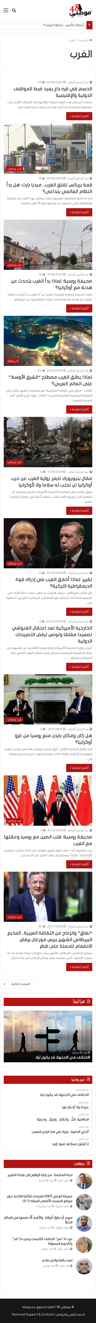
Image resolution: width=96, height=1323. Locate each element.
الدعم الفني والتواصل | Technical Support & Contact (48, 1314)
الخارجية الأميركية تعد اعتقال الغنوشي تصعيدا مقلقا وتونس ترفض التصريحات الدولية (52, 635)
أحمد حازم (63, 1249)
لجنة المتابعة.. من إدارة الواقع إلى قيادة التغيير (40, 1175)
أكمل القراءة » (79, 116)
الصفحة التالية (20, 984)
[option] (48, 1036)
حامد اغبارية (62, 1206)
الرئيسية (84, 40)
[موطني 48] (81, 10)
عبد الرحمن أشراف (78, 82)
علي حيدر (63, 1180)
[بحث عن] (14, 12)
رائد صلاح (64, 1266)
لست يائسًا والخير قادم (57, 1260)
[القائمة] (5, 12)
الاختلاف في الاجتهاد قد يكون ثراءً (63, 1057)
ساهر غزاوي (62, 1227)
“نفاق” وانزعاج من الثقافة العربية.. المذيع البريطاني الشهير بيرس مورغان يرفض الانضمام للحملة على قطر (49, 940)
